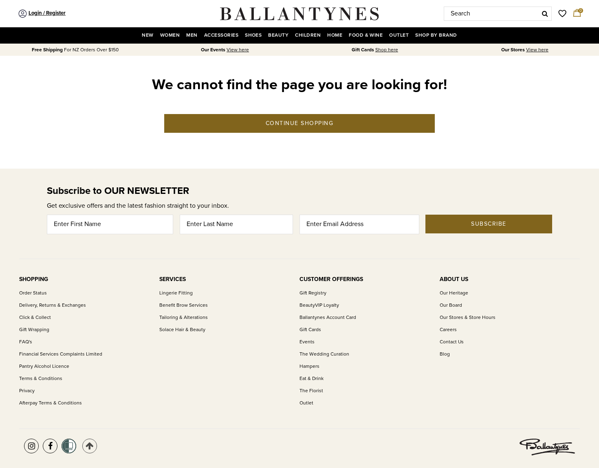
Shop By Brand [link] (436, 35)
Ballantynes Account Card (328, 317)
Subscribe (489, 223)
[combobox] (498, 14)
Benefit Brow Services (183, 305)
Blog (445, 354)
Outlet (306, 403)
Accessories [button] (221, 35)
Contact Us (452, 342)
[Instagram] (31, 446)
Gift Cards (310, 330)
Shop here (386, 50)
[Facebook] (50, 446)
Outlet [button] (399, 35)
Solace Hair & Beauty (182, 330)
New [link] (147, 35)
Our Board (451, 305)
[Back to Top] (89, 446)
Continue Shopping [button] (300, 123)
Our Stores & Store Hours (467, 317)
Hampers (309, 366)
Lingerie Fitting (176, 293)
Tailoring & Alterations (183, 317)
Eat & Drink (312, 379)
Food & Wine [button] (366, 35)
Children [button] (308, 35)
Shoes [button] (253, 35)
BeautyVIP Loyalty (319, 305)
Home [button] (334, 35)
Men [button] (191, 35)
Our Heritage (454, 293)
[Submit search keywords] (545, 13)
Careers (448, 330)
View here (238, 50)
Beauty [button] (278, 35)
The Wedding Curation (324, 354)
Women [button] (170, 35)
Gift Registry (313, 293)
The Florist (311, 391)
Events (307, 342)
